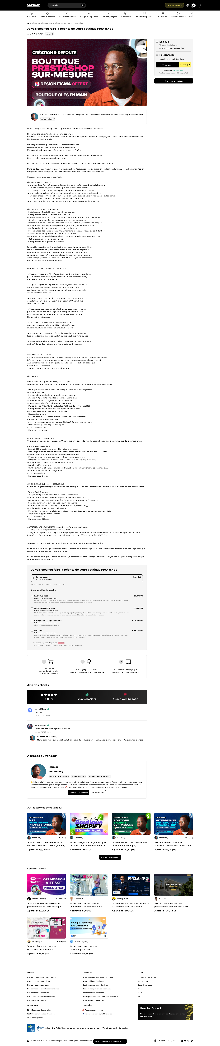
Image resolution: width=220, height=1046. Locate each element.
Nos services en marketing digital (41, 977)
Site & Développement (42, 23)
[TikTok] (192, 1040)
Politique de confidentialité (80, 1040)
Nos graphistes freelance (93, 981)
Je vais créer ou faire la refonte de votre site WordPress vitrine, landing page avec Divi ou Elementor (46, 845)
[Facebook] (188, 1040)
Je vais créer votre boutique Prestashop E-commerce (41, 948)
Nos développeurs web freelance (96, 989)
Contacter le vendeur (173, 81)
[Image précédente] (157, 884)
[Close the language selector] (125, 1041)
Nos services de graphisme (38, 981)
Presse (140, 989)
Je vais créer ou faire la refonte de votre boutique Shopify (129, 844)
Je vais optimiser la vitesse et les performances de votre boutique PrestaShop (44, 906)
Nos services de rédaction (38, 992)
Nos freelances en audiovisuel (95, 985)
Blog (140, 992)
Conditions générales (58, 1040)
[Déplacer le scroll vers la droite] (191, 14)
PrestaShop (78, 23)
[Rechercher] (83, 5)
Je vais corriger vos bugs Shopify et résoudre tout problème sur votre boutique (88, 845)
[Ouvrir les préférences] (187, 5)
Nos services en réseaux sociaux (41, 996)
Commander (167, 65)
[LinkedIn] (182, 1040)
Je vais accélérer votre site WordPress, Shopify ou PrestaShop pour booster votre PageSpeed (172, 845)
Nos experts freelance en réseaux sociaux (100, 996)
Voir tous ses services (110, 857)
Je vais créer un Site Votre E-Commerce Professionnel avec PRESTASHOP (86, 906)
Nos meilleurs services (36, 1000)
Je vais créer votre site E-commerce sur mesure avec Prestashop (130, 905)
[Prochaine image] (190, 884)
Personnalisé (167, 54)
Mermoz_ (55, 114)
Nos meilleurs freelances (93, 1000)
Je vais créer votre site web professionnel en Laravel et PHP (171, 905)
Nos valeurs (143, 981)
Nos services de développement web (43, 989)
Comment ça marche (147, 977)
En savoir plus (98, 793)
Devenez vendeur (174, 5)
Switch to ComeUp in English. (109, 1041)
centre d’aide (146, 1016)
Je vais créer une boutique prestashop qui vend (83, 948)
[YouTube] (185, 1040)
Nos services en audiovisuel (39, 985)
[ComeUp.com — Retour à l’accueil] (33, 5)
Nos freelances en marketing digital (97, 977)
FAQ (139, 996)
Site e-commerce (62, 23)
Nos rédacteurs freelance (93, 992)
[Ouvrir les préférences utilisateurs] (198, 5)
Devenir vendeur (145, 985)
